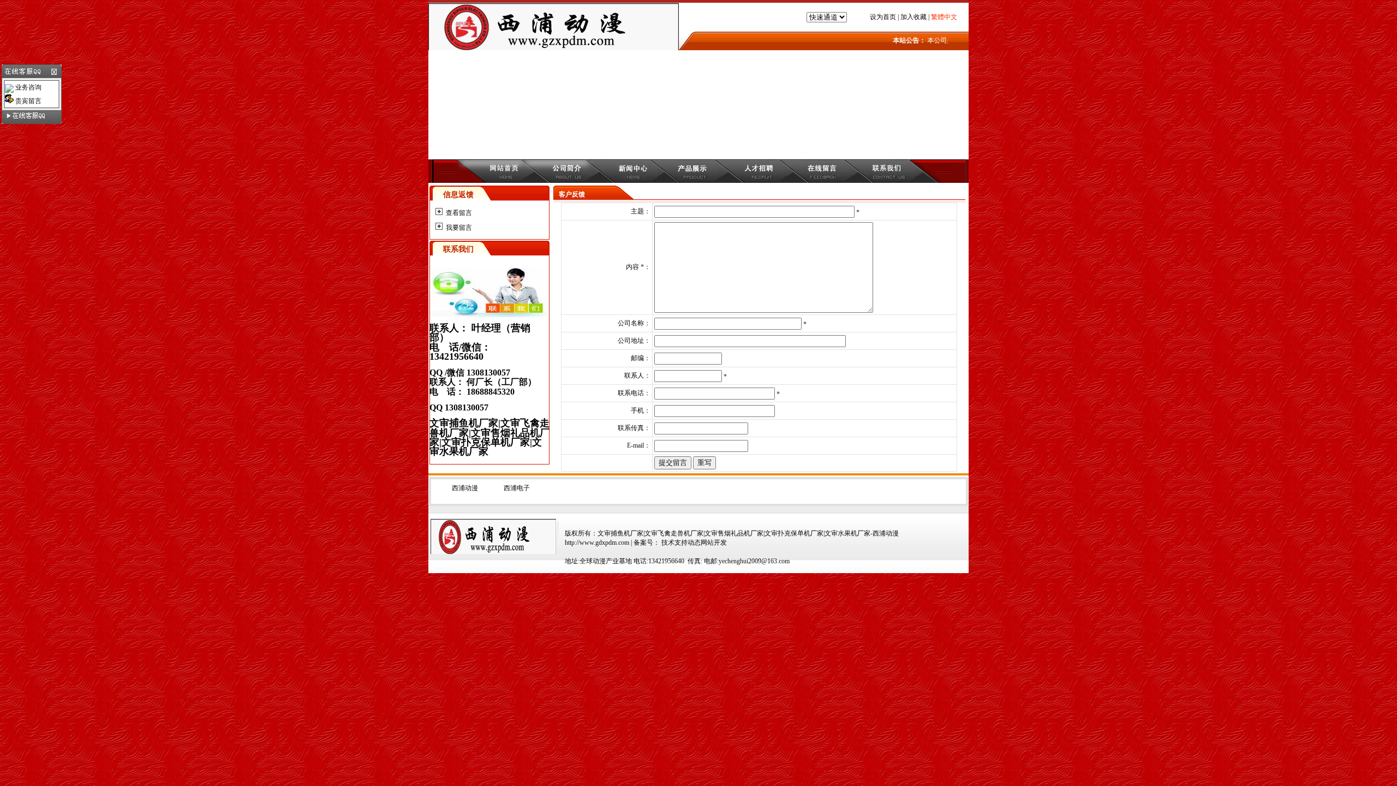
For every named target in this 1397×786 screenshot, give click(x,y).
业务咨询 (27, 87)
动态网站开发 (707, 542)
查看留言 (459, 213)
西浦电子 (517, 488)
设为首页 (883, 17)
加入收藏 (913, 17)
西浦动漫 (465, 488)
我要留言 (459, 227)
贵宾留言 (27, 101)
